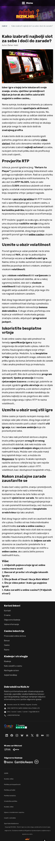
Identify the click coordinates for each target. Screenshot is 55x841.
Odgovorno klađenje (12, 620)
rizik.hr (4, 26)
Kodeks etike (8, 779)
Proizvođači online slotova (15, 636)
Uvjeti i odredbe (10, 818)
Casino (7, 645)
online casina (36, 234)
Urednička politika (10, 801)
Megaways (8, 459)
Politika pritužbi (9, 790)
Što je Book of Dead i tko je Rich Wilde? (26, 579)
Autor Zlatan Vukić (10, 45)
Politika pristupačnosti (12, 784)
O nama (7, 615)
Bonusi (7, 641)
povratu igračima (23, 199)
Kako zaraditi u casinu (13, 666)
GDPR (6, 773)
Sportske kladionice (11, 823)
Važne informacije (11, 624)
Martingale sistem (11, 670)
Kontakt (7, 611)
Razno (6, 650)
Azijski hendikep (10, 675)
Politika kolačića (10, 796)
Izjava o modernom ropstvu (14, 812)
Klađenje (7, 661)
